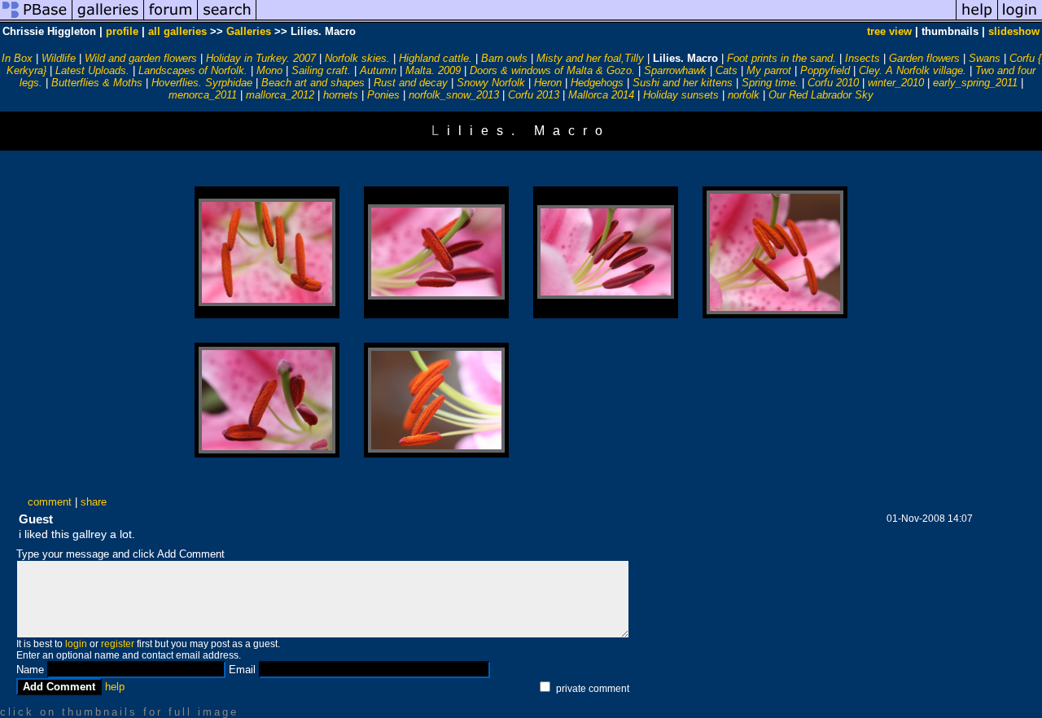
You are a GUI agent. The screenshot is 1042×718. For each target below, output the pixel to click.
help (115, 687)
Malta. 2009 (433, 70)
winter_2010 (896, 83)
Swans (984, 58)
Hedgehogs (597, 83)
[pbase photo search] (227, 19)
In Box (17, 58)
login (76, 644)
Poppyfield (825, 70)
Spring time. (770, 83)
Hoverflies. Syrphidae (201, 83)
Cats (727, 70)
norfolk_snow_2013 (454, 95)
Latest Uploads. (92, 70)
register (117, 644)
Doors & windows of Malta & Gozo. (552, 70)
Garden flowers (924, 58)
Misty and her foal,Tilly (590, 58)
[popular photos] (606, 19)
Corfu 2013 (533, 95)
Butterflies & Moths (96, 83)
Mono (269, 70)
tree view (889, 31)
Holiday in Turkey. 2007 (261, 58)
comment (50, 502)
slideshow (1014, 31)
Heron (548, 83)
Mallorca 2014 (601, 95)
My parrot (768, 70)
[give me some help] (977, 19)
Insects (862, 58)
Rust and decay (411, 83)
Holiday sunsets (681, 95)
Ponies (383, 95)
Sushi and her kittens (683, 83)
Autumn (378, 70)
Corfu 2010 (833, 83)
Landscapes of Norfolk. (192, 70)
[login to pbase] (1020, 19)
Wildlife (59, 58)
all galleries (177, 31)
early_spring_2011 (975, 83)
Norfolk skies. (357, 58)
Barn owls (504, 58)
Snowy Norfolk (491, 83)
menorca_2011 (203, 95)
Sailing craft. (321, 70)
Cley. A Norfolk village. (912, 70)
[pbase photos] (36, 19)
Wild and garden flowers (141, 58)
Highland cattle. (435, 58)
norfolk (744, 95)
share (94, 502)
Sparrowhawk (675, 70)
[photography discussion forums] (171, 19)
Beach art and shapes (313, 83)
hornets (340, 95)
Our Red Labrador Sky (820, 95)
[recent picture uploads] (108, 19)
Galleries (248, 31)
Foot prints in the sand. (781, 58)
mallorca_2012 (280, 95)
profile (122, 31)
